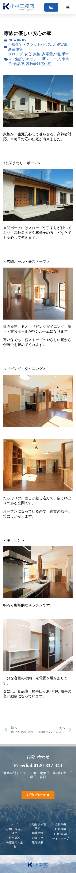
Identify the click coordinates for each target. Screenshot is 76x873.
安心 (27, 54)
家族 (36, 54)
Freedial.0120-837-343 (38, 765)
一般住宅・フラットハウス (29, 45)
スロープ (15, 54)
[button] (68, 7)
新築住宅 (15, 49)
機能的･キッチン (27, 59)
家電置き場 (51, 54)
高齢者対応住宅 (38, 64)
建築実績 (60, 45)
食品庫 (19, 64)
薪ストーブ (51, 59)
